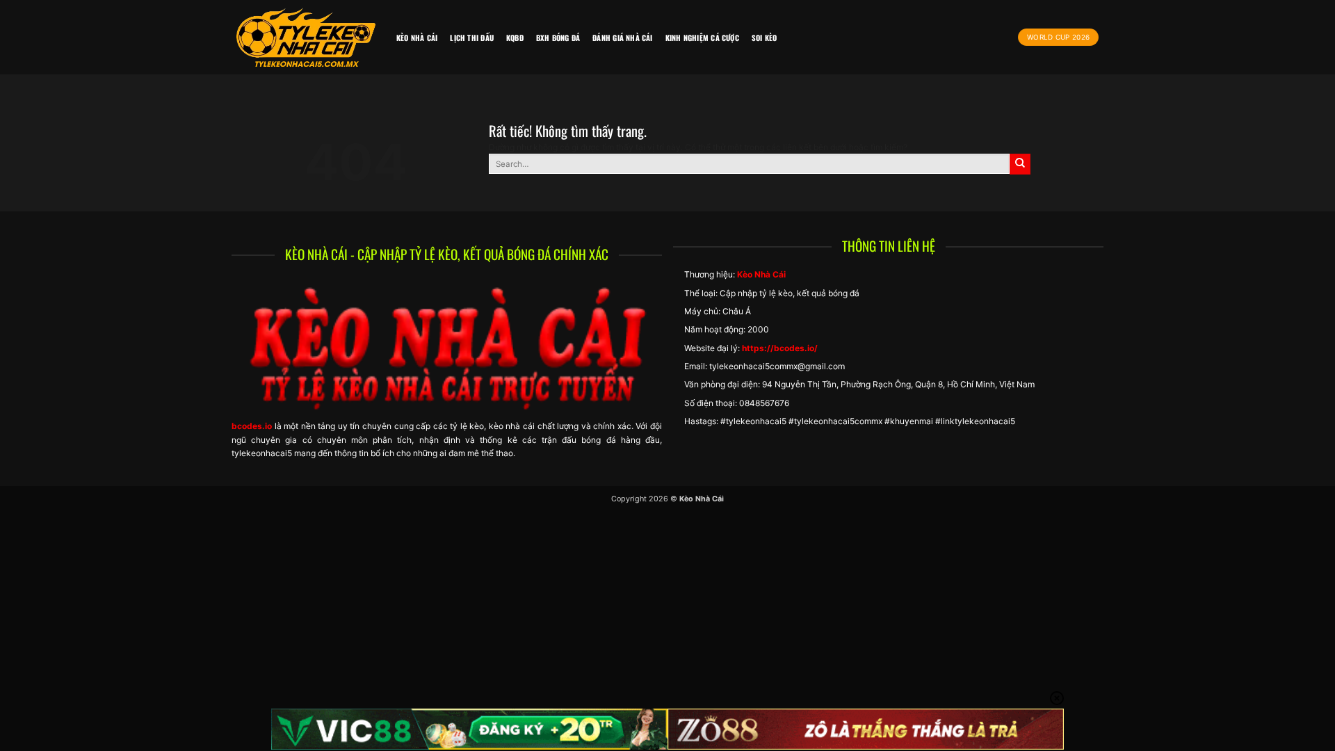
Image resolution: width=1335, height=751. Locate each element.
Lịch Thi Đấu (472, 37)
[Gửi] (1020, 164)
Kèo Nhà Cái (416, 37)
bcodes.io (252, 426)
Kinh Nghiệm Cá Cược (702, 37)
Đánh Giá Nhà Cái (622, 37)
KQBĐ (515, 37)
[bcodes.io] (305, 37)
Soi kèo (764, 37)
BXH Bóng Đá (558, 37)
